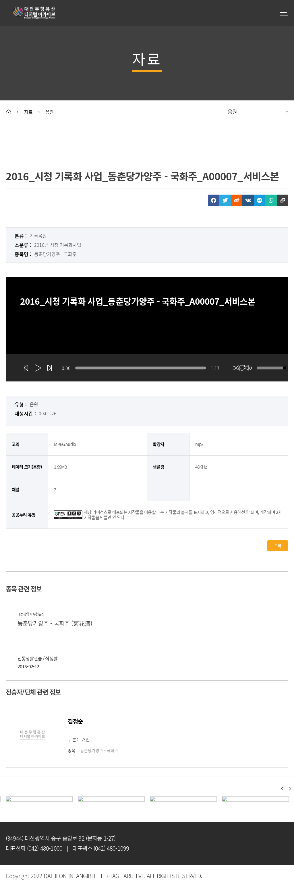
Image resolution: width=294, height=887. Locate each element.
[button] (282, 788)
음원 (49, 111)
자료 (28, 111)
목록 (277, 546)
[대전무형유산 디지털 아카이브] (34, 12)
